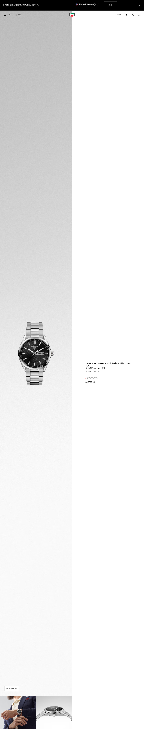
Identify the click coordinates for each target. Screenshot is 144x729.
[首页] (72, 14)
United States (86, 4)
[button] (132, 14)
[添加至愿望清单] (128, 364)
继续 (113, 5)
